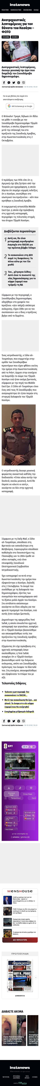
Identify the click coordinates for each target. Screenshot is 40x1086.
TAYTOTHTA (6, 1077)
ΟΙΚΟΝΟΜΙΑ (27, 10)
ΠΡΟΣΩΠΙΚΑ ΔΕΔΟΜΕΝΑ (16, 1077)
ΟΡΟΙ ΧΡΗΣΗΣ (27, 1077)
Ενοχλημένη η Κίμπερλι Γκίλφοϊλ (19, 711)
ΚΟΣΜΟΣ (15, 37)
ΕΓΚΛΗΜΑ (6, 37)
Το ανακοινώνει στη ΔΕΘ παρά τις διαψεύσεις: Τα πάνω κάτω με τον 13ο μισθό (18, 260)
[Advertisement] (20, 160)
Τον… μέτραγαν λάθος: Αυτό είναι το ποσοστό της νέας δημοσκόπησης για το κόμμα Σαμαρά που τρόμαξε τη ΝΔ (20, 278)
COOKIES (34, 1077)
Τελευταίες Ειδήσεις (14, 683)
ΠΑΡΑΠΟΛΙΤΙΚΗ (16, 10)
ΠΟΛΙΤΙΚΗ (5, 10)
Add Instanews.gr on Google (21, 106)
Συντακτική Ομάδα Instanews (12, 87)
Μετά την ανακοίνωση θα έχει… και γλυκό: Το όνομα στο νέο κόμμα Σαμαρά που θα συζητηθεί (21, 703)
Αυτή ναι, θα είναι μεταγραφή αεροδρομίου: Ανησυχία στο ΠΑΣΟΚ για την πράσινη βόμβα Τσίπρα (20, 243)
